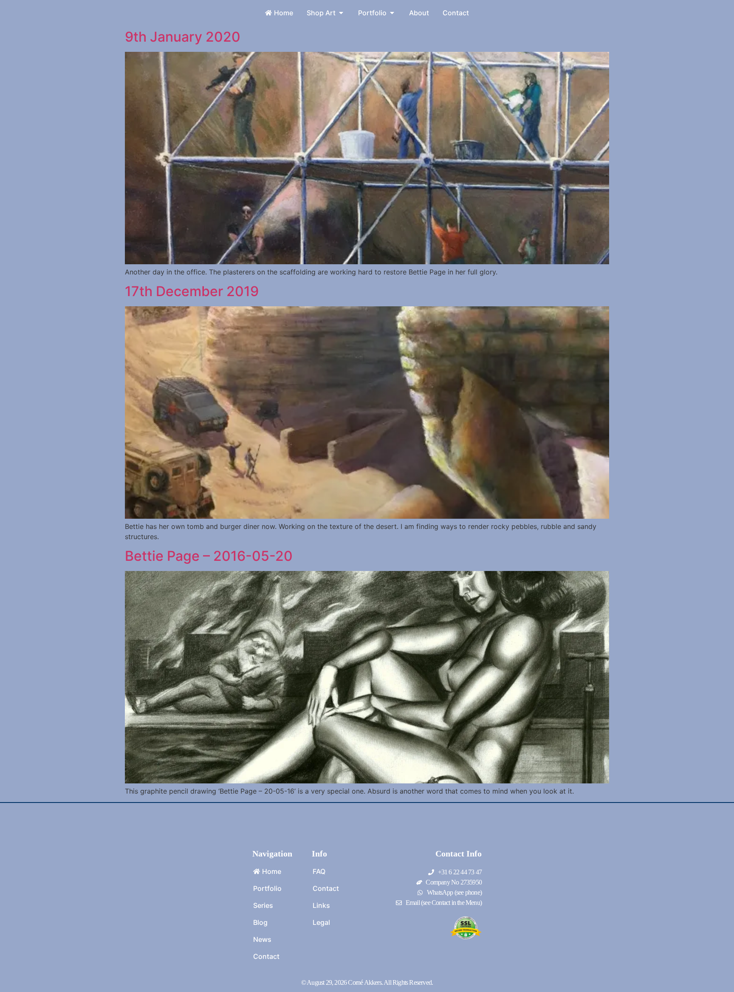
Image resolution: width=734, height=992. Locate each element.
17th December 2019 (192, 291)
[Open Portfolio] (392, 13)
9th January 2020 (182, 36)
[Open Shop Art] (341, 13)
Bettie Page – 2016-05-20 (209, 556)
